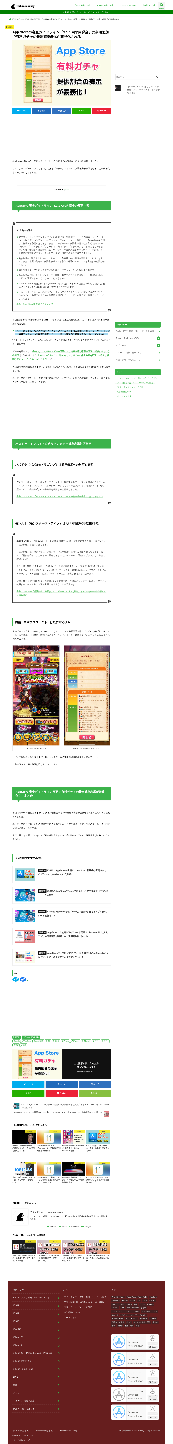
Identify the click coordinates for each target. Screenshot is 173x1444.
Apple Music (131, 1297)
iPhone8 (76, 1041)
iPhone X (17, 1345)
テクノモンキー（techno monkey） (48, 1212)
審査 (17, 1045)
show (66, 189)
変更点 (155, 1322)
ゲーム (154, 1311)
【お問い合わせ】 (149, 5)
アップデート (117, 1311)
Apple (17, 1041)
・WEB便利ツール (123, 392)
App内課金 (39, 1041)
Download (152, 1343)
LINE (15, 1377)
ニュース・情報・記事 (128, 352)
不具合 (114, 1322)
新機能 (120, 1326)
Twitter (64, 1226)
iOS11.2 (115, 1304)
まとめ (143, 1308)
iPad (135, 1304)
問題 (148, 1322)
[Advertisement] (61, 136)
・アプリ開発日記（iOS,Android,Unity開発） (135, 383)
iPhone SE (18, 1337)
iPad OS (17, 1329)
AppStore (27, 1041)
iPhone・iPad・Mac (31, 1037)
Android (115, 1297)
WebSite (53, 1226)
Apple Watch (142, 1297)
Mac (15, 1385)
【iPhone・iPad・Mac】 (128, 5)
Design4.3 (116, 1301)
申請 (126, 1326)
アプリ (97, 1041)
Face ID (125, 1301)
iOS (49, 1041)
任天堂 (121, 1322)
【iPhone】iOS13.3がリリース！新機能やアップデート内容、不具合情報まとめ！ (143, 90)
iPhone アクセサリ (22, 1361)
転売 (137, 1326)
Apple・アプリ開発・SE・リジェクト (135, 331)
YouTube (135, 1308)
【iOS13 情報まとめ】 (82, 5)
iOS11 (17, 1037)
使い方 (128, 1322)
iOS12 (16, 1313)
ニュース (115, 1315)
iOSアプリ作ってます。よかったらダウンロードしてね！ (87, 12)
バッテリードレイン (138, 1315)
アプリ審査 (135, 1311)
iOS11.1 (152, 1301)
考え (132, 1326)
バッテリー (125, 1315)
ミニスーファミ (131, 1319)
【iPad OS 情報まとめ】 (105, 5)
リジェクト (143, 1319)
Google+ (88, 1226)
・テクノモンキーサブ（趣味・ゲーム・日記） (136, 378)
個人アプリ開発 (139, 1322)
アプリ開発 (146, 1311)
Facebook (75, 1226)
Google (132, 1301)
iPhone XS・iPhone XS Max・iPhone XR (33, 1353)
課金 (24, 1045)
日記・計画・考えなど (128, 360)
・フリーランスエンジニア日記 (129, 387)
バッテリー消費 (117, 1319)
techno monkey (138, 1431)
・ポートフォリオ (123, 396)
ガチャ (106, 1041)
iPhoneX (87, 1041)
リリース (153, 1319)
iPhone (66, 1041)
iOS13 (16, 1321)
